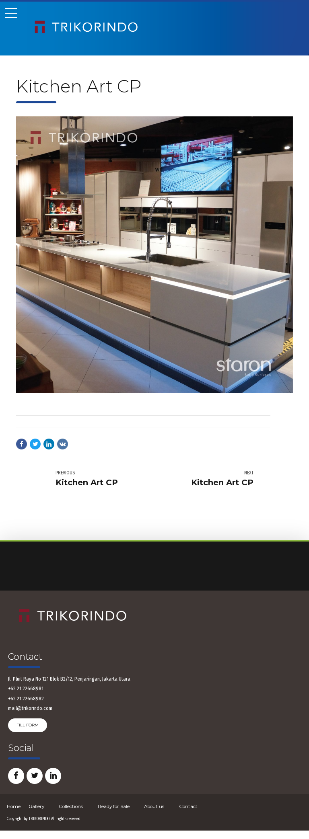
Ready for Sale (114, 806)
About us (154, 806)
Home (14, 806)
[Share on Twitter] (35, 444)
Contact (188, 806)
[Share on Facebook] (21, 444)
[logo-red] (72, 616)
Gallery (36, 806)
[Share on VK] (62, 444)
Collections (71, 806)
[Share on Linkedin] (48, 444)
